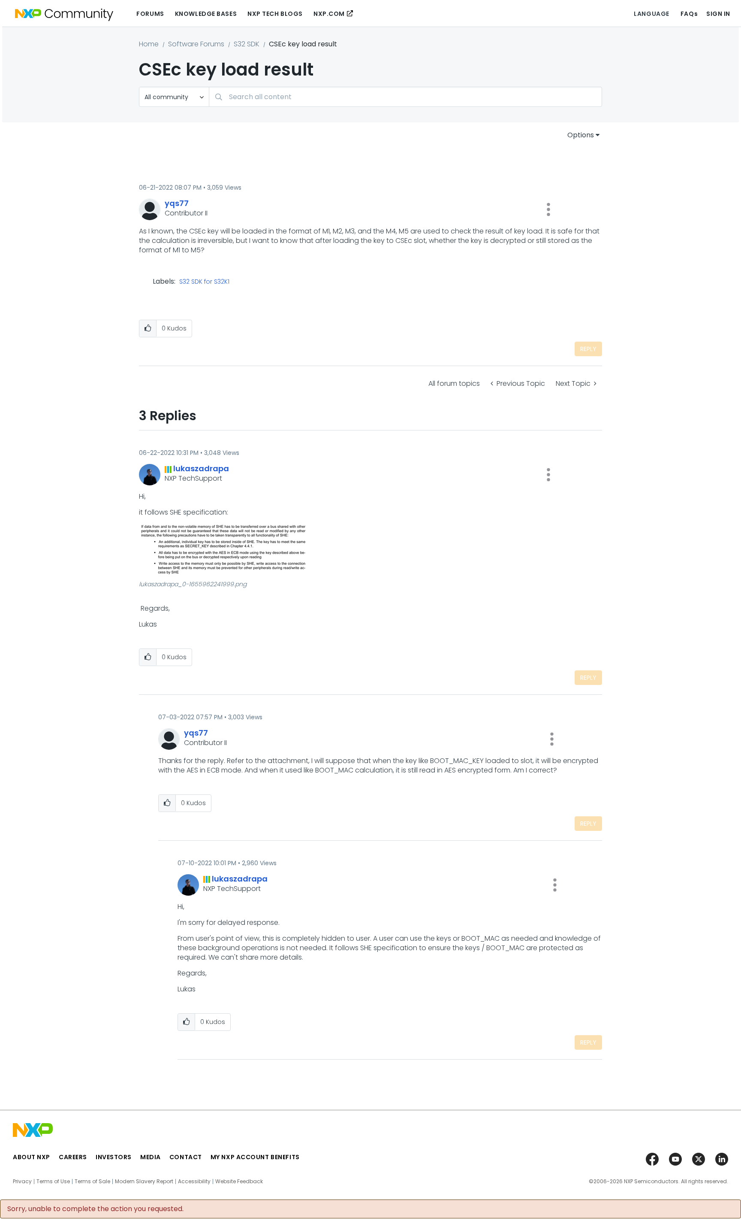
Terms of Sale (92, 1181)
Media (150, 1157)
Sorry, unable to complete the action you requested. (95, 1209)
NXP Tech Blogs (275, 13)
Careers (73, 1157)
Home (149, 44)
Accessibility (194, 1181)
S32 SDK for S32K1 (204, 282)
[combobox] (405, 97)
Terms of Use (53, 1181)
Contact (185, 1157)
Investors (114, 1157)
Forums (150, 13)
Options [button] (580, 135)
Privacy (22, 1181)
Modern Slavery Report (144, 1181)
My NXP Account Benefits (255, 1157)
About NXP (31, 1157)
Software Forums (196, 44)
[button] (548, 209)
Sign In (718, 13)
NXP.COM (329, 13)
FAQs (689, 13)
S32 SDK (246, 44)
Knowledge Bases (206, 13)
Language (651, 13)
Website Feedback (239, 1181)
